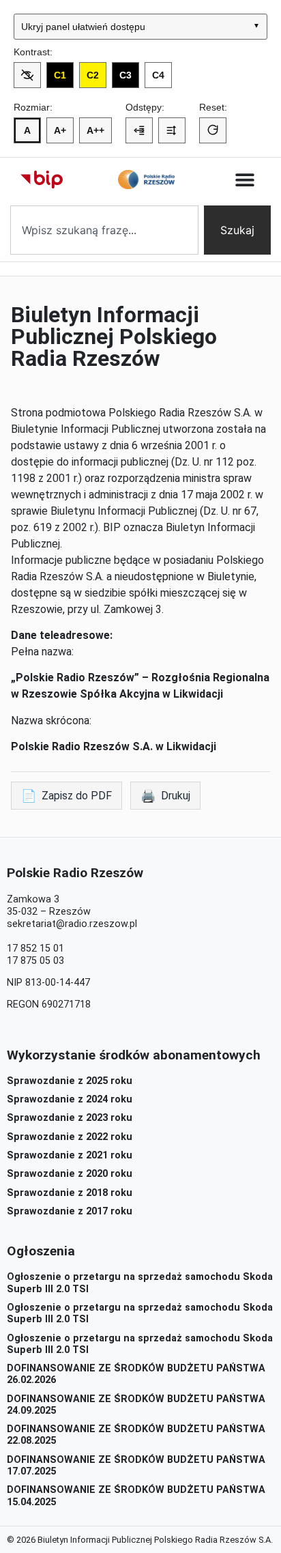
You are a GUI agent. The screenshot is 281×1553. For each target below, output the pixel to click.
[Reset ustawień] (212, 130)
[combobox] (104, 230)
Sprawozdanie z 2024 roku (69, 1099)
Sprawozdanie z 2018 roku (69, 1193)
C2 (93, 75)
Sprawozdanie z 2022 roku (69, 1137)
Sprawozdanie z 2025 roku (69, 1081)
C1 (60, 75)
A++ (95, 130)
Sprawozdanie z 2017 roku (69, 1211)
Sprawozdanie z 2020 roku (69, 1174)
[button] (245, 180)
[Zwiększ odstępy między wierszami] (172, 130)
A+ (60, 130)
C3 (125, 75)
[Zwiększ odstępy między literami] (139, 130)
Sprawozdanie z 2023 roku (69, 1118)
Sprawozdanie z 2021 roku (69, 1155)
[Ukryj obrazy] (27, 75)
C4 (158, 75)
